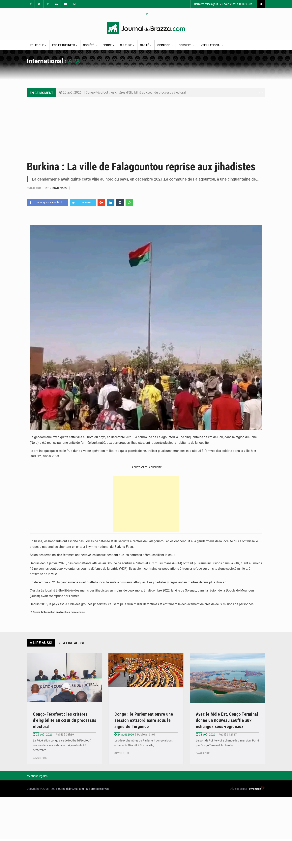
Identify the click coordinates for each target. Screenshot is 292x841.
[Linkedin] (110, 202)
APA (74, 61)
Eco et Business (63, 45)
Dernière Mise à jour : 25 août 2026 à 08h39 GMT (223, 4)
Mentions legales (37, 776)
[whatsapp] (129, 202)
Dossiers (185, 45)
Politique (37, 45)
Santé (145, 45)
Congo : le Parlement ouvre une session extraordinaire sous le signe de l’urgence (143, 720)
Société (89, 45)
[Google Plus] (101, 202)
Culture (126, 45)
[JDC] (146, 28)
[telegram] (120, 202)
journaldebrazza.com (71, 788)
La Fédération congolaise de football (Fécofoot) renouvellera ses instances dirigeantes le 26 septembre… (62, 745)
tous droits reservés (96, 788)
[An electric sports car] (64, 678)
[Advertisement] (146, 127)
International (211, 45)
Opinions (164, 45)
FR (146, 14)
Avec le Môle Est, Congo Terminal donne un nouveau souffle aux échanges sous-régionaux (227, 720)
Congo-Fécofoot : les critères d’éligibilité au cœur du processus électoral (136, 92)
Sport (107, 45)
